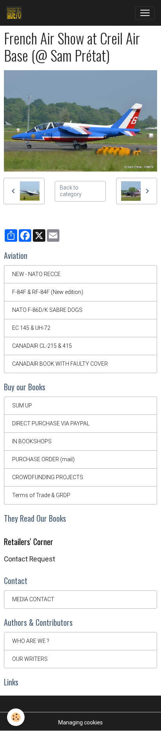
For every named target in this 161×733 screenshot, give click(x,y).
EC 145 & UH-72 (31, 328)
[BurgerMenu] (145, 12)
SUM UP (22, 405)
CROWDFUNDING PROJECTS (47, 477)
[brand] (15, 12)
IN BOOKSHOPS (32, 441)
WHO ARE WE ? (30, 641)
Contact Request (29, 559)
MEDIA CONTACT (33, 599)
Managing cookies (80, 722)
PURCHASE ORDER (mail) (43, 459)
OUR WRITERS (30, 659)
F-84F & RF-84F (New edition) (47, 292)
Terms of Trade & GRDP (41, 495)
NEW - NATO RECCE (36, 274)
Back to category (71, 191)
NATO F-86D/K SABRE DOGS (47, 310)
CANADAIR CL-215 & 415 (42, 346)
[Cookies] (16, 717)
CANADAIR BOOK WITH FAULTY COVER (60, 364)
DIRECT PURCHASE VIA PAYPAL (50, 423)
